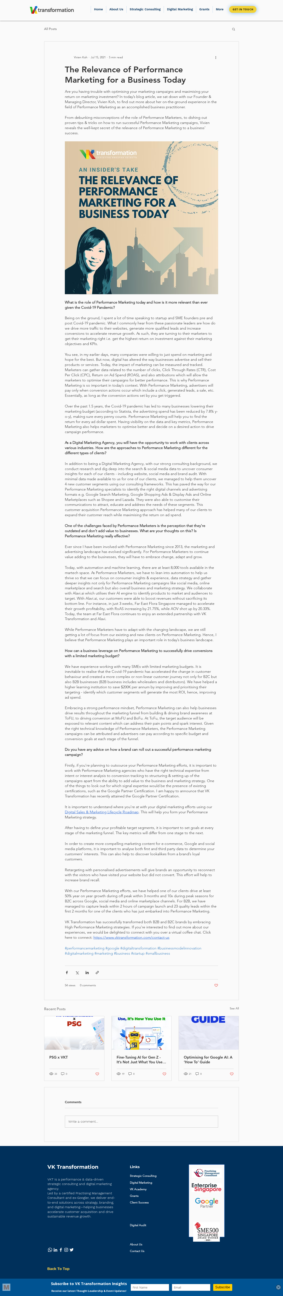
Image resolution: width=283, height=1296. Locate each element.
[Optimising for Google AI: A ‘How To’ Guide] (209, 1033)
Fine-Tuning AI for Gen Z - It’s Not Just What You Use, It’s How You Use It (140, 1059)
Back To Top (58, 1269)
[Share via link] (97, 972)
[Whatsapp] (50, 1249)
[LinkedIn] (55, 1249)
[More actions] (215, 57)
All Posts (50, 29)
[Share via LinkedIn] (87, 972)
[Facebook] (60, 1249)
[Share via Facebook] (67, 972)
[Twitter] (71, 1249)
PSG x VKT (58, 1057)
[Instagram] (66, 1249)
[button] (204, 9)
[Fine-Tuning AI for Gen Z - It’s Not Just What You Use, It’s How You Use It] (142, 1033)
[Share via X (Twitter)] (77, 972)
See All (234, 1008)
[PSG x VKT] (74, 1033)
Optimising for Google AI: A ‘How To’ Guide (208, 1059)
